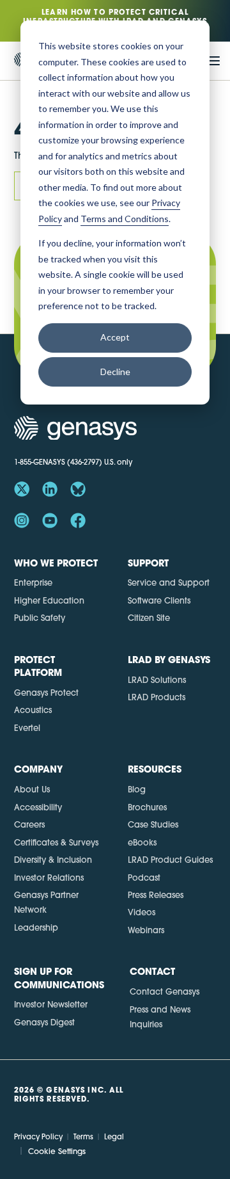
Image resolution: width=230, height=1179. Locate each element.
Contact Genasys (164, 991)
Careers (29, 824)
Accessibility (38, 807)
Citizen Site (149, 618)
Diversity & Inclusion (53, 859)
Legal (114, 1136)
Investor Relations (49, 877)
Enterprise (33, 582)
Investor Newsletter (51, 1004)
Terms (83, 1136)
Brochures (147, 807)
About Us (32, 789)
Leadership (36, 927)
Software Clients (159, 600)
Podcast (144, 877)
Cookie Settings (57, 1151)
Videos (141, 912)
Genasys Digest (44, 1022)
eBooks (142, 842)
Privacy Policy (38, 1136)
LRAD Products (156, 697)
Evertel (27, 728)
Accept (115, 337)
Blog (137, 789)
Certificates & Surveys (56, 842)
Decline (115, 371)
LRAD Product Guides (170, 859)
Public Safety (39, 618)
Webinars (146, 930)
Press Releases (155, 895)
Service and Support (169, 582)
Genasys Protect (46, 692)
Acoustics (33, 710)
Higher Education (49, 600)
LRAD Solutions (157, 680)
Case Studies (153, 824)
